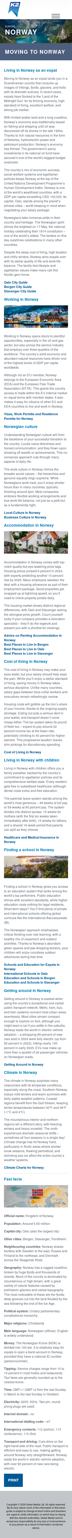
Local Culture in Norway (22, 512)
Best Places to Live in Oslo (24, 649)
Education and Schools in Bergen (29, 978)
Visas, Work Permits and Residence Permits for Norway (31, 416)
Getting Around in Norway (23, 1064)
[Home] (14, 9)
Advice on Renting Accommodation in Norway (33, 637)
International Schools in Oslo (26, 973)
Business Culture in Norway (25, 517)
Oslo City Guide (16, 282)
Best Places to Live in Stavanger (28, 653)
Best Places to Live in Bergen (26, 644)
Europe (10, 26)
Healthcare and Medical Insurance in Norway (31, 839)
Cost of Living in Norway (22, 752)
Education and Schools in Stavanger (32, 982)
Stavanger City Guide (20, 291)
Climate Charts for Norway (24, 1167)
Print (13, 1480)
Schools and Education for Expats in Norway (32, 966)
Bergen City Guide (18, 286)
